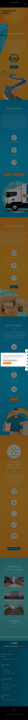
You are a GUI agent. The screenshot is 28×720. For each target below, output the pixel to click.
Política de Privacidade (15, 358)
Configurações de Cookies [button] (10, 360)
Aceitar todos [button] (7, 363)
